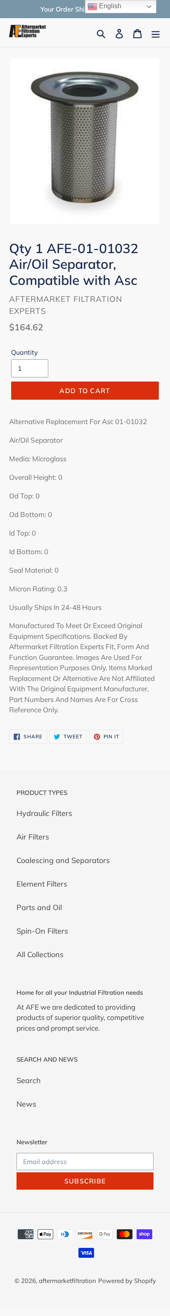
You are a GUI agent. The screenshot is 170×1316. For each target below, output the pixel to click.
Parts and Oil (39, 907)
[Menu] (155, 33)
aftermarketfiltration (67, 1281)
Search (29, 1080)
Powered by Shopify (127, 1281)
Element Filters (42, 884)
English (109, 5)
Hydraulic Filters (44, 813)
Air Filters (33, 837)
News (26, 1104)
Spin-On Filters (42, 931)
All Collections (40, 954)
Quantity (24, 352)
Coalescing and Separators (63, 860)
